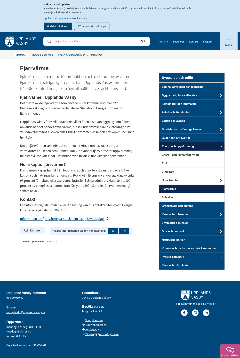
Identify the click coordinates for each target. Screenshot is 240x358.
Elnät (165, 163)
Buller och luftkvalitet (176, 137)
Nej (124, 230)
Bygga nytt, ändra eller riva (179, 95)
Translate (162, 41)
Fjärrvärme (169, 188)
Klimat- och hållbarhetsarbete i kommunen (189, 248)
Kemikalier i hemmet (175, 214)
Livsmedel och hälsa (175, 222)
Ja (113, 230)
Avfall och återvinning (176, 112)
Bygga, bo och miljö (43, 54)
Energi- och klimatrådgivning (181, 154)
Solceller (167, 197)
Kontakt (193, 41)
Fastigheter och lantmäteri (179, 103)
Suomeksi (178, 41)
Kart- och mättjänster (176, 265)
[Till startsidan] (196, 295)
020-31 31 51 (61, 210)
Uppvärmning (170, 180)
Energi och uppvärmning (71, 54)
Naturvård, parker (173, 239)
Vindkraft (168, 171)
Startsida (21, 54)
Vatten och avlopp (173, 120)
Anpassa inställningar (94, 26)
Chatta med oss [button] (230, 355)
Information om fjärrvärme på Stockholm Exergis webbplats (64, 218)
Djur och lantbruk (173, 231)
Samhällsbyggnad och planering (182, 86)
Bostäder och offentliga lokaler (182, 129)
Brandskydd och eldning (177, 205)
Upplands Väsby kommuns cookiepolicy (65, 18)
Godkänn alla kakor (58, 26)
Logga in (207, 41)
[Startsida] (20, 41)
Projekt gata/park (173, 256)
